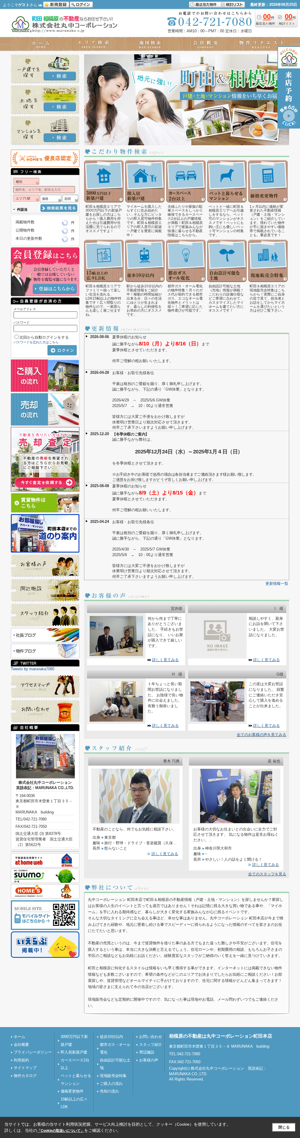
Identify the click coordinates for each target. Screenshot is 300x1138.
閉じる (284, 1127)
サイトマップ (25, 1068)
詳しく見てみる (165, 660)
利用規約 (21, 1060)
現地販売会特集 (113, 1075)
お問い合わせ (150, 1036)
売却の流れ (109, 1091)
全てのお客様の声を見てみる (261, 734)
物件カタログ (25, 1075)
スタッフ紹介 (150, 1044)
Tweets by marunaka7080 (32, 669)
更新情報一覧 (276, 583)
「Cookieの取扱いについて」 (60, 1131)
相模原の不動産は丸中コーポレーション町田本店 (220, 1036)
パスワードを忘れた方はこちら (36, 342)
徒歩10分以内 (111, 1036)
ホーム (19, 1036)
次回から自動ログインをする (44, 337)
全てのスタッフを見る (267, 874)
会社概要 (21, 1044)
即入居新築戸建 (74, 1052)
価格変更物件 (72, 1091)
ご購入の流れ (111, 1083)
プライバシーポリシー (33, 1052)
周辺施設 (146, 1052)
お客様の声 (148, 1060)
